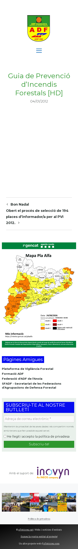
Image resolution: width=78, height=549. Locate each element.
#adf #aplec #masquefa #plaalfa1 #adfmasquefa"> (43, 497)
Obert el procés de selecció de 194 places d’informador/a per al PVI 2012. (37, 217)
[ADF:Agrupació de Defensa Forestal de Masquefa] (39, 28)
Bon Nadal (20, 204)
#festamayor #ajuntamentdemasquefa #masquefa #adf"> (43, 507)
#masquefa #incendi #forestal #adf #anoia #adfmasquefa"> (71, 507)
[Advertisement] (39, 5)
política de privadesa (53, 436)
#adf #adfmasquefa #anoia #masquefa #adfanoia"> (71, 497)
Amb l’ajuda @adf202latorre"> (34, 507)
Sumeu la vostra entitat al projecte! (39, 536)
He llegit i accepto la (37, 436)
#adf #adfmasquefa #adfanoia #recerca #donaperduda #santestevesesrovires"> (25, 507)
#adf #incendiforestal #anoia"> (25, 497)
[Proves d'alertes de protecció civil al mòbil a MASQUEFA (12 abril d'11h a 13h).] (34, 497)
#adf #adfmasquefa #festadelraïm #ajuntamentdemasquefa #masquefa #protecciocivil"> (15, 507)
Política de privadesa (39, 518)
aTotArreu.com (51, 543)
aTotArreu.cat (25, 529)
